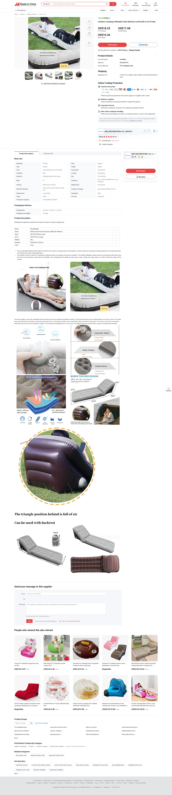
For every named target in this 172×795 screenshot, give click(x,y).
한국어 (102, 783)
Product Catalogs (42, 723)
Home (16, 14)
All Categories (21, 10)
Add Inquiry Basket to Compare (54, 83)
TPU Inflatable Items (20, 727)
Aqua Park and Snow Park (58, 727)
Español (46, 783)
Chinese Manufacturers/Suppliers (62, 780)
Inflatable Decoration (92, 731)
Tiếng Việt (131, 783)
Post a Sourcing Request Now (69, 621)
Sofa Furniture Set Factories (63, 765)
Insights (136, 780)
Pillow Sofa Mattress (92, 734)
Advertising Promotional (129, 727)
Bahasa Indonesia (141, 783)
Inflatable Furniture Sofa (100, 765)
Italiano (76, 783)
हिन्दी (113, 783)
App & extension (133, 10)
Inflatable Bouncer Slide (21, 734)
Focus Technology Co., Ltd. (73, 787)
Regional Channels (110, 780)
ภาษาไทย (118, 783)
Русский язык (68, 783)
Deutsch (82, 783)
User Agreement (97, 787)
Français (60, 783)
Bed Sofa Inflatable (39, 770)
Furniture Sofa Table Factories (41, 765)
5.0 (133, 157)
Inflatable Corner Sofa (22, 770)
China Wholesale (77, 780)
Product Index (120, 780)
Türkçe (125, 783)
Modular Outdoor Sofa (38, 755)
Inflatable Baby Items (128, 731)
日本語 (108, 783)
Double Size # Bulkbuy (56, 770)
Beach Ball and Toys (128, 734)
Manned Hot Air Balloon (21, 731)
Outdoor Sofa (42, 14)
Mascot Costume (91, 727)
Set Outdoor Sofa (21, 755)
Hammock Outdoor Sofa (56, 755)
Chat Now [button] (144, 45)
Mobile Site (129, 780)
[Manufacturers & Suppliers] (25, 4)
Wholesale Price (89, 780)
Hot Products (37, 780)
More (16, 773)
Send (29, 621)
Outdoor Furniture (31, 14)
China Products (47, 780)
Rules (156, 10)
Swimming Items (55, 734)
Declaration (107, 787)
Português (53, 783)
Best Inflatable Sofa (118, 765)
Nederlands (90, 783)
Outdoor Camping (56, 731)
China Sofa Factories (82, 765)
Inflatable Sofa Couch (135, 765)
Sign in (156, 5)
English (40, 783)
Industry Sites (98, 780)
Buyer (112, 10)
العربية (96, 783)
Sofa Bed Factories (22, 765)
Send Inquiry (112, 45)
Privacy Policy (115, 787)
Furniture (22, 14)
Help (122, 10)
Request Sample (134, 50)
